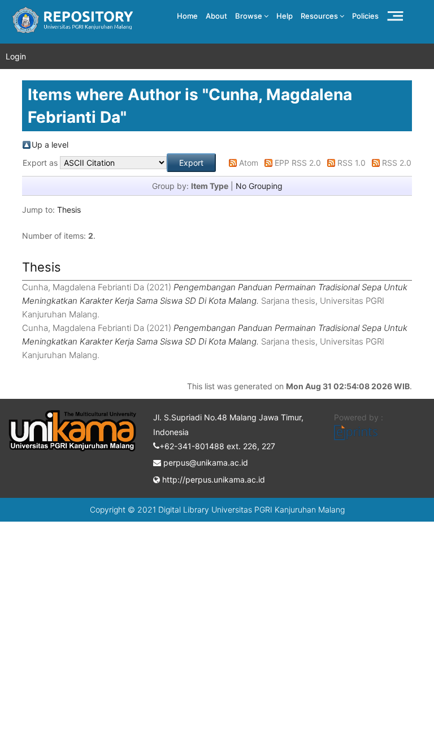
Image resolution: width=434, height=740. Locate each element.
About (216, 15)
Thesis (69, 209)
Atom (248, 162)
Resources (320, 15)
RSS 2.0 (396, 162)
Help (284, 15)
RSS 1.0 (351, 162)
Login (16, 56)
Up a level (50, 144)
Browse (249, 15)
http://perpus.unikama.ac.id (212, 479)
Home (187, 15)
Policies (365, 15)
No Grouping (259, 186)
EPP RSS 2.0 (298, 162)
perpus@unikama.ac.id (204, 462)
